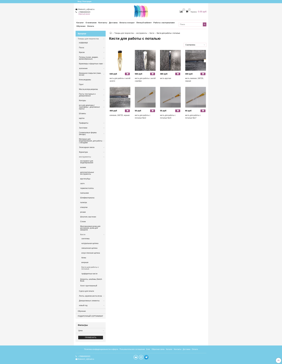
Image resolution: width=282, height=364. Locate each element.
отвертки (83, 207)
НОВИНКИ (83, 43)
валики (83, 167)
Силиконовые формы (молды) (88, 133)
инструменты (141, 33)
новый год (83, 305)
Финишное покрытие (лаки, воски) (90, 74)
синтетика (85, 239)
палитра (83, 202)
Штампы (82, 113)
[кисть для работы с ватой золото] (120, 60)
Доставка (113, 23)
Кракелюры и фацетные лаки (91, 64)
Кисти (152, 33)
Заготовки (83, 128)
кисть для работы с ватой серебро (145, 79)
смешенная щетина (89, 248)
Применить (90, 337)
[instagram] (141, 357)
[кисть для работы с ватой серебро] (145, 60)
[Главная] (111, 33)
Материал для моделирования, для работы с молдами (90, 141)
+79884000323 (84, 12)
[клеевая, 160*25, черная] (120, 97)
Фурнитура (83, 152)
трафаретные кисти (89, 274)
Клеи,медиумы (85, 80)
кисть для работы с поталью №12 (142, 116)
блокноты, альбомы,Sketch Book (91, 280)
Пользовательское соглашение (132, 349)
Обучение (80, 26)
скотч (82, 183)
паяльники (84, 193)
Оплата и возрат (127, 23)
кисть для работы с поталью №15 (168, 116)
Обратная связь (158, 349)
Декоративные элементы (89, 301)
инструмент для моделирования (86, 162)
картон (81, 118)
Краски (82, 52)
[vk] (136, 357)
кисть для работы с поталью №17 (193, 116)
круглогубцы (85, 179)
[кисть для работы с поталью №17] (195, 97)
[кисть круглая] (170, 60)
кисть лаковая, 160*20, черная (194, 79)
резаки (83, 212)
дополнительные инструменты (87, 173)
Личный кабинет (144, 23)
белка (83, 258)
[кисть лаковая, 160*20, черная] (195, 60)
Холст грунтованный (88, 286)
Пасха (81, 48)
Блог (148, 349)
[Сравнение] (181, 11)
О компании (91, 23)
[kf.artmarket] (141, 11)
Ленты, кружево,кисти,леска (90, 296)
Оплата (90, 26)
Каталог (80, 23)
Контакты (102, 23)
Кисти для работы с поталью (90, 268)
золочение (83, 68)
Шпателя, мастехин (88, 217)
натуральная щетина (89, 243)
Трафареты (83, 123)
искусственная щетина (90, 253)
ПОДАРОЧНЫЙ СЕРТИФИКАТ (90, 316)
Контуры (82, 100)
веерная (84, 262)
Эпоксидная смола (86, 147)
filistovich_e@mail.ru (86, 9)
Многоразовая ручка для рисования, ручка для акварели (90, 228)
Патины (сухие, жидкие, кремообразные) (88, 58)
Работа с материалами (164, 23)
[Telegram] (146, 357)
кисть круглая (165, 78)
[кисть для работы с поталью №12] (145, 97)
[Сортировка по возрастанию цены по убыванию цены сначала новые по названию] (195, 45)
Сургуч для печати (86, 291)
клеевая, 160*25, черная (120, 115)
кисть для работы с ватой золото (120, 79)
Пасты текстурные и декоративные (87, 95)
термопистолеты (87, 188)
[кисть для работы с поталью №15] (170, 97)
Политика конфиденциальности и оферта (101, 349)
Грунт (81, 84)
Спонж (83, 221)
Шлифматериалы (87, 198)
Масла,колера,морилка (88, 89)
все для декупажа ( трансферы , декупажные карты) (89, 107)
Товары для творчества (124, 33)
